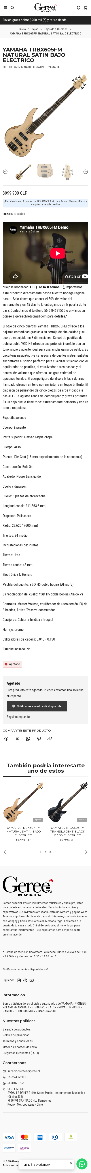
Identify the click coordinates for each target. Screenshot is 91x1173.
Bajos (35, 29)
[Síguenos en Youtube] (31, 980)
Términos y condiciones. (18, 1041)
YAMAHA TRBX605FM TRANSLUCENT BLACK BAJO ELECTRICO (67, 831)
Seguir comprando (18, 717)
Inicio (22, 29)
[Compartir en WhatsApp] (28, 739)
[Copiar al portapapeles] (49, 739)
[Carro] (85, 7)
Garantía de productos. (17, 1029)
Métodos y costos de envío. (20, 1047)
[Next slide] (85, 172)
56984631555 (16, 1083)
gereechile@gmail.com (31, 316)
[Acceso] (79, 7)
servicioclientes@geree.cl (24, 1071)
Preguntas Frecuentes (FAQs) (21, 1053)
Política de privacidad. (16, 1035)
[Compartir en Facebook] (6, 739)
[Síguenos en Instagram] (19, 980)
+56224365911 (17, 1077)
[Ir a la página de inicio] (45, 7)
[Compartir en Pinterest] (39, 739)
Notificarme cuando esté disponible (39, 706)
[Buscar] (12, 7)
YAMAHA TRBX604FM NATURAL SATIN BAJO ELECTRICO (23, 831)
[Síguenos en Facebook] (25, 980)
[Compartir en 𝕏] (17, 739)
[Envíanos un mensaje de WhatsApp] (81, 1163)
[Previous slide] (6, 172)
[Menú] (6, 7)
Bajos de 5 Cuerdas (55, 29)
